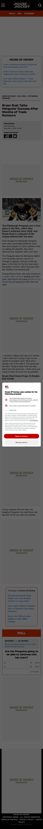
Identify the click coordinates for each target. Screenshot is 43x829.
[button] (21, 410)
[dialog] (21, 415)
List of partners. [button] (34, 420)
